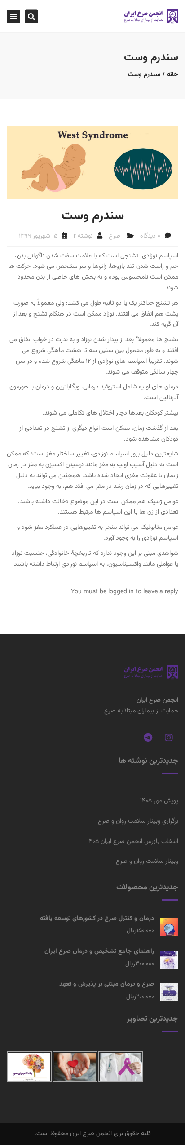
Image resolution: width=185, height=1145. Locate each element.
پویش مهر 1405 (159, 801)
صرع (114, 236)
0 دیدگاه (150, 236)
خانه (172, 75)
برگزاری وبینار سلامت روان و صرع (138, 821)
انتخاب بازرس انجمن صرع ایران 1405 (132, 842)
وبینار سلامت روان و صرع (147, 861)
